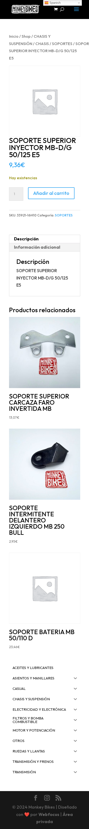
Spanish (54, 3)
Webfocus (48, 814)
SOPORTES (62, 43)
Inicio (14, 36)
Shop (26, 36)
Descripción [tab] (26, 239)
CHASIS (42, 43)
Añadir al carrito (51, 193)
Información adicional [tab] (37, 247)
